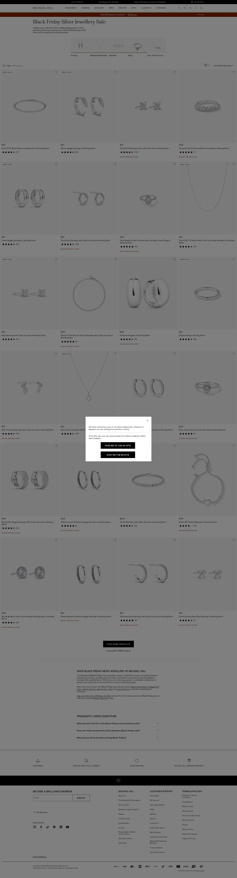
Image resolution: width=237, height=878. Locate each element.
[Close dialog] (147, 420)
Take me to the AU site (118, 445)
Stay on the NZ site (118, 455)
